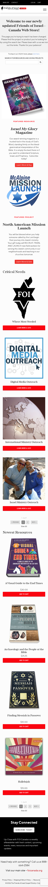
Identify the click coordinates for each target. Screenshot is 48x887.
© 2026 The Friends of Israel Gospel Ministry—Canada (24, 883)
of (25, 518)
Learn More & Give (24, 262)
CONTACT (14, 2)
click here (36, 54)
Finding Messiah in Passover (24, 715)
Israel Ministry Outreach (24, 502)
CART (39, 2)
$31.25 (24, 655)
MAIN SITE (6, 2)
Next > (34, 522)
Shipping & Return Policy (22, 880)
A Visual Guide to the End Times (24, 583)
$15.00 (24, 788)
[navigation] (6, 2)
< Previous (15, 522)
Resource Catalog (39, 880)
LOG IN (33, 2)
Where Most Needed (24, 321)
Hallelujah (24, 781)
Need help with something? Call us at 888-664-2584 (24, 863)
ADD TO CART (24, 594)
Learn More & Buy (24, 165)
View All (24, 526)
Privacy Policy (7, 880)
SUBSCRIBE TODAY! (24, 830)
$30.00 (24, 589)
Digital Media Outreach (24, 382)
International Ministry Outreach (24, 442)
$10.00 (24, 721)
